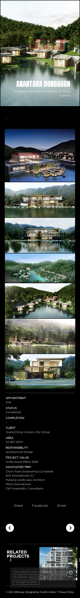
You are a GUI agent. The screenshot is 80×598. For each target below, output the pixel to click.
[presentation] (10, 560)
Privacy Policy (66, 592)
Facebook (40, 505)
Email (61, 505)
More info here (38, 577)
